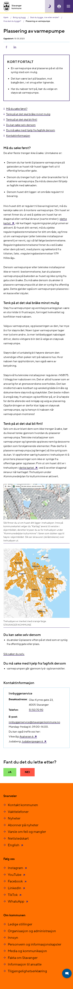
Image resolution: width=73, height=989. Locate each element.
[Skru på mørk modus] (49, 6)
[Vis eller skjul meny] (68, 6)
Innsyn (13, 938)
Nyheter (14, 818)
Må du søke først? (16, 108)
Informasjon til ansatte (25, 964)
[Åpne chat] (67, 973)
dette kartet (26, 467)
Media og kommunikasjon (27, 951)
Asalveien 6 (26, 736)
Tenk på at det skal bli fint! (21, 119)
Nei (27, 772)
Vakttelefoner (18, 812)
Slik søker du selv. (13, 654)
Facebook (15, 881)
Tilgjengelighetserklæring (27, 971)
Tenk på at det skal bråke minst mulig (28, 114)
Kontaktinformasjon (18, 135)
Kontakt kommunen (23, 805)
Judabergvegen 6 (32, 741)
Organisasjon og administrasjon (32, 931)
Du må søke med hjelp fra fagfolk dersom (30, 130)
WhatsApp (16, 901)
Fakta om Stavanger (23, 958)
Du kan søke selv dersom (21, 125)
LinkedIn (15, 888)
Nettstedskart (18, 838)
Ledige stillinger (20, 924)
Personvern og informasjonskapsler (34, 944)
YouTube (15, 875)
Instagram (16, 868)
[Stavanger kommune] (12, 6)
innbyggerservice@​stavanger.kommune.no (34, 722)
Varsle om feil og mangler (27, 832)
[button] (6, 47)
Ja (10, 772)
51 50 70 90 (36, 709)
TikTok (13, 895)
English (14, 845)
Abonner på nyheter (23, 825)
